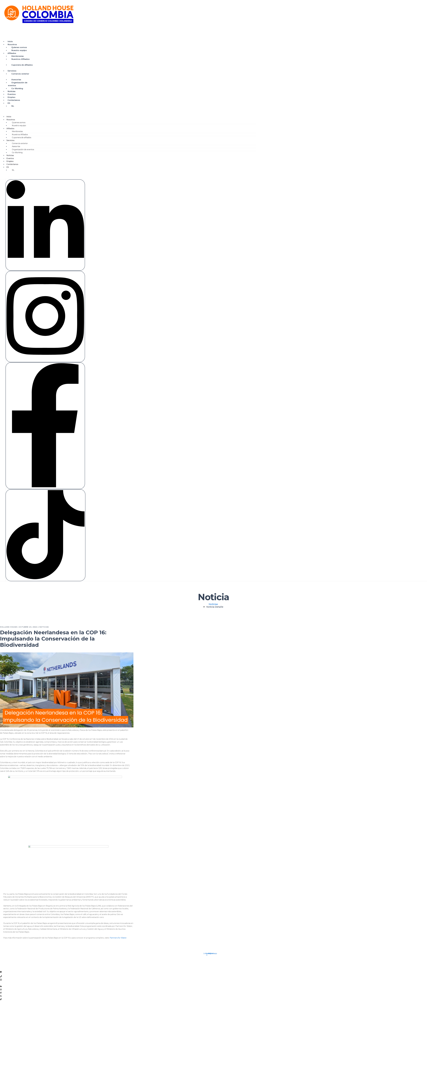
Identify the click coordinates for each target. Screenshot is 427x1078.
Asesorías (16, 79)
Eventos (12, 94)
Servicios (12, 71)
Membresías (17, 56)
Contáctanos (14, 100)
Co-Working (17, 88)
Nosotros (12, 44)
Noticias (11, 91)
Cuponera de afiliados (22, 65)
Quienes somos (19, 47)
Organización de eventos (17, 84)
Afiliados (12, 53)
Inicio (10, 41)
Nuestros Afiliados (20, 59)
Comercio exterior (20, 74)
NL (12, 106)
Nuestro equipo (19, 50)
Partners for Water (118, 938)
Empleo (11, 97)
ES (9, 103)
